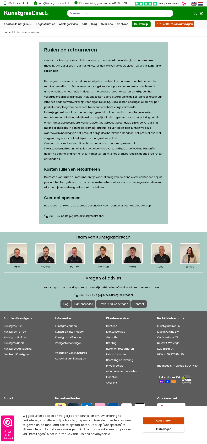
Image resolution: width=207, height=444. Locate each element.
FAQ (84, 24)
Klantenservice (83, 304)
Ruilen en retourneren (26, 32)
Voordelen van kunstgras (71, 353)
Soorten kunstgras (16, 24)
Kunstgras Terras (15, 332)
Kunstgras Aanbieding (18, 349)
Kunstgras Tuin (13, 326)
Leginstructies (45, 24)
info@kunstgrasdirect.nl (54, 3)
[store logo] (26, 13)
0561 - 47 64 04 (18, 3)
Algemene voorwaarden (121, 371)
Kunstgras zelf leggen (68, 337)
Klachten (112, 377)
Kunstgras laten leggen (69, 332)
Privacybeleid (114, 366)
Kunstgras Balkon (15, 337)
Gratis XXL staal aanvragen (174, 24)
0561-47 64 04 (87, 295)
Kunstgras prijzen (66, 326)
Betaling (111, 343)
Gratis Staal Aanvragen (113, 304)
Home (7, 32)
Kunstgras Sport (14, 343)
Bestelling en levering (119, 360)
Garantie (111, 337)
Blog (94, 24)
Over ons (107, 24)
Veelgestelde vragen (68, 343)
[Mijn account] (195, 13)
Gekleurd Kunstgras (16, 354)
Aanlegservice (68, 24)
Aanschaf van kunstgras (70, 358)
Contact (122, 24)
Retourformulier (116, 354)
